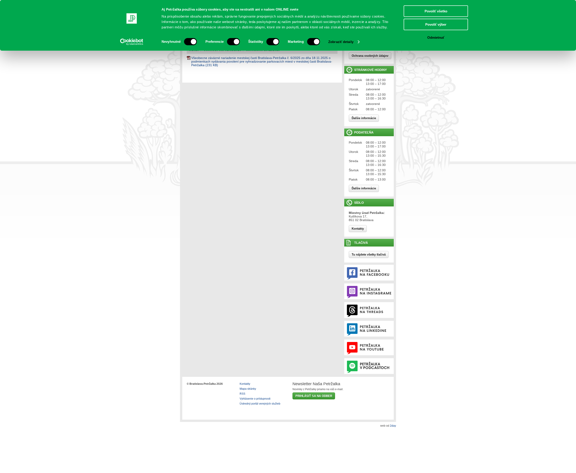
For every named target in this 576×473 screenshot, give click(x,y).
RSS (242, 393)
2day (393, 425)
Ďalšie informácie (364, 118)
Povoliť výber (435, 24)
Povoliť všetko (436, 11)
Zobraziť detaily (340, 42)
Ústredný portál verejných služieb (260, 403)
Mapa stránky (248, 388)
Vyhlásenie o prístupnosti (255, 398)
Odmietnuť (435, 37)
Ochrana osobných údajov (370, 55)
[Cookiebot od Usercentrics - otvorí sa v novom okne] (131, 41)
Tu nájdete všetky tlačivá (369, 254)
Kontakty (358, 228)
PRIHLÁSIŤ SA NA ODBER (313, 396)
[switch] (233, 41)
